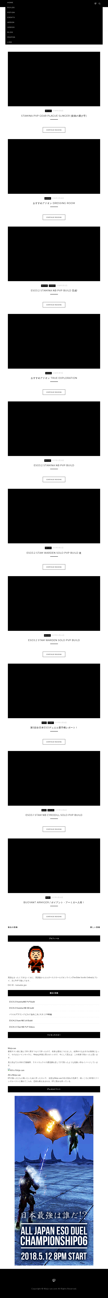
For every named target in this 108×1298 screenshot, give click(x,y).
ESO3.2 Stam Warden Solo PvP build (54, 640)
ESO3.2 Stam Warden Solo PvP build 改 (54, 553)
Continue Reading (54, 130)
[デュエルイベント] (54, 1180)
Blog (10, 32)
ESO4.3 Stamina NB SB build (21, 1008)
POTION (11, 12)
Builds (11, 7)
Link (9, 42)
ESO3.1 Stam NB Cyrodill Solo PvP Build (54, 815)
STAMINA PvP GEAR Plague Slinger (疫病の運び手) (54, 115)
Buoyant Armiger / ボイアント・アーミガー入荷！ (54, 902)
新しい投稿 (95, 927)
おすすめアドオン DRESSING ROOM (54, 203)
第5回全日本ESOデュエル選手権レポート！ (54, 727)
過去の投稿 (13, 927)
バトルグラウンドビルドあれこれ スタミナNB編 (30, 1014)
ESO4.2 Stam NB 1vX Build (20, 1020)
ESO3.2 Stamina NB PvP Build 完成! (54, 290)
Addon (10, 22)
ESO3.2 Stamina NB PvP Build (54, 465)
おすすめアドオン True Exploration (54, 378)
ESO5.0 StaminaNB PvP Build (22, 1001)
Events (11, 17)
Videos (11, 27)
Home (10, 2)
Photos (11, 37)
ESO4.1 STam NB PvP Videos (22, 1027)
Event (50, 722)
